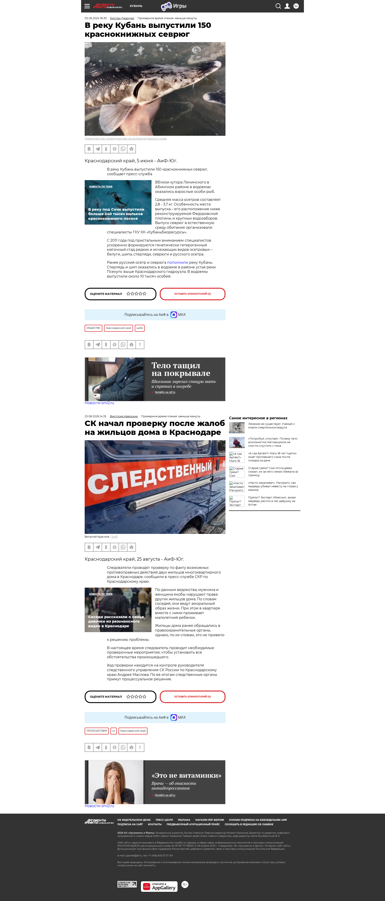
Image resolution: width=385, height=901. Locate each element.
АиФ (114, 536)
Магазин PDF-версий (209, 820)
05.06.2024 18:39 (95, 18)
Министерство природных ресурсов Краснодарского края (126, 138)
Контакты (155, 824)
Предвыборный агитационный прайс (193, 824)
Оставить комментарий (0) (192, 293)
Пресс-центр (164, 820)
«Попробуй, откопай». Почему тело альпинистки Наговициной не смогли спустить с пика (272, 442)
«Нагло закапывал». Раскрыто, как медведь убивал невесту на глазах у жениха (273, 486)
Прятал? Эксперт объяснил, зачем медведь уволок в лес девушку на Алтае (272, 501)
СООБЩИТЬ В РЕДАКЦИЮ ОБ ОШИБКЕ (249, 824)
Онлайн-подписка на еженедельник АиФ (258, 820)
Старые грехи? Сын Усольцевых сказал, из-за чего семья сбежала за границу (273, 471)
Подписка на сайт (130, 824)
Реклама (184, 820)
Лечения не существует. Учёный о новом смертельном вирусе (271, 425)
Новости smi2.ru (99, 403)
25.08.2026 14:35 (95, 416)
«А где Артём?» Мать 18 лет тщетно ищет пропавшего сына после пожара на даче (272, 457)
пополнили (177, 262)
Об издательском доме (134, 820)
